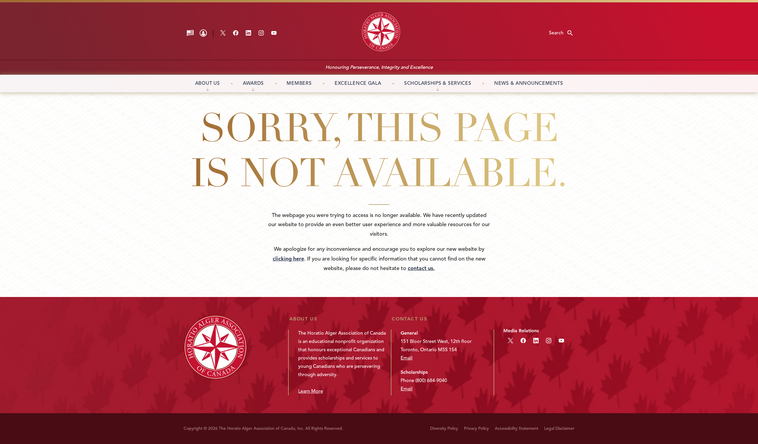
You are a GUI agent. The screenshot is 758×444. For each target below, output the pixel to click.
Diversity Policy (444, 428)
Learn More (310, 391)
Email (406, 358)
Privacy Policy (476, 428)
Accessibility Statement (516, 428)
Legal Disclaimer (559, 428)
